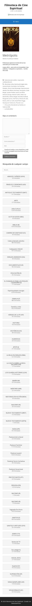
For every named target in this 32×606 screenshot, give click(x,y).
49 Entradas (16, 332)
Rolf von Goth (10, 101)
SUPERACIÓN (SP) (7, 82)
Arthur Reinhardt (15, 84)
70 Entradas (16, 567)
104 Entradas (16, 226)
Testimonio (12, 103)
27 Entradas (16, 201)
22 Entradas (16, 389)
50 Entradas (16, 534)
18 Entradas (16, 324)
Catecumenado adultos (11, 80)
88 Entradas (16, 242)
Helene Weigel (13, 96)
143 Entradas (16, 510)
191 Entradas (16, 250)
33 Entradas (16, 381)
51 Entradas (16, 193)
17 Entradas (16, 282)
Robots (4, 101)
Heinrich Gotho (16, 94)
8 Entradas (16, 234)
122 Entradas (16, 575)
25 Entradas (16, 526)
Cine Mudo (14, 86)
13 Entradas (16, 373)
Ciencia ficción (6, 86)
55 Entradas (16, 430)
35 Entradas (16, 274)
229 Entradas (16, 291)
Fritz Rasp (16, 90)
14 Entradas (16, 486)
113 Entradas (16, 446)
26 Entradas (16, 405)
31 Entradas (16, 348)
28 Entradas (16, 470)
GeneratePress (16, 603)
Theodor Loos (19, 103)
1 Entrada (16, 422)
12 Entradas (16, 364)
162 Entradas (16, 307)
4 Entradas (16, 217)
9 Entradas (16, 397)
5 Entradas (16, 542)
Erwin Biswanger (16, 88)
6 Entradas (16, 177)
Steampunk (6, 103)
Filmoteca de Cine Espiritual (16, 6)
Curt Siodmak (20, 86)
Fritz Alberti (10, 90)
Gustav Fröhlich (11, 92)
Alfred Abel (7, 84)
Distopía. (5, 88)
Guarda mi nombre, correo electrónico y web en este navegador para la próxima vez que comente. (16, 151)
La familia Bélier (9, 109)
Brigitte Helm (24, 84)
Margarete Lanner (7, 98)
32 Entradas (16, 591)
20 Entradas (16, 185)
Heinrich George (7, 94)
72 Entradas (16, 414)
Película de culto (23, 98)
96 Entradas (16, 266)
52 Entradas (16, 356)
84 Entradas (16, 518)
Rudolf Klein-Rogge (20, 101)
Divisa (9, 88)
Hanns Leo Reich (20, 92)
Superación (21, 80)
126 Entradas (16, 209)
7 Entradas (16, 502)
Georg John (23, 90)
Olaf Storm (16, 98)
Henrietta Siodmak (23, 96)
